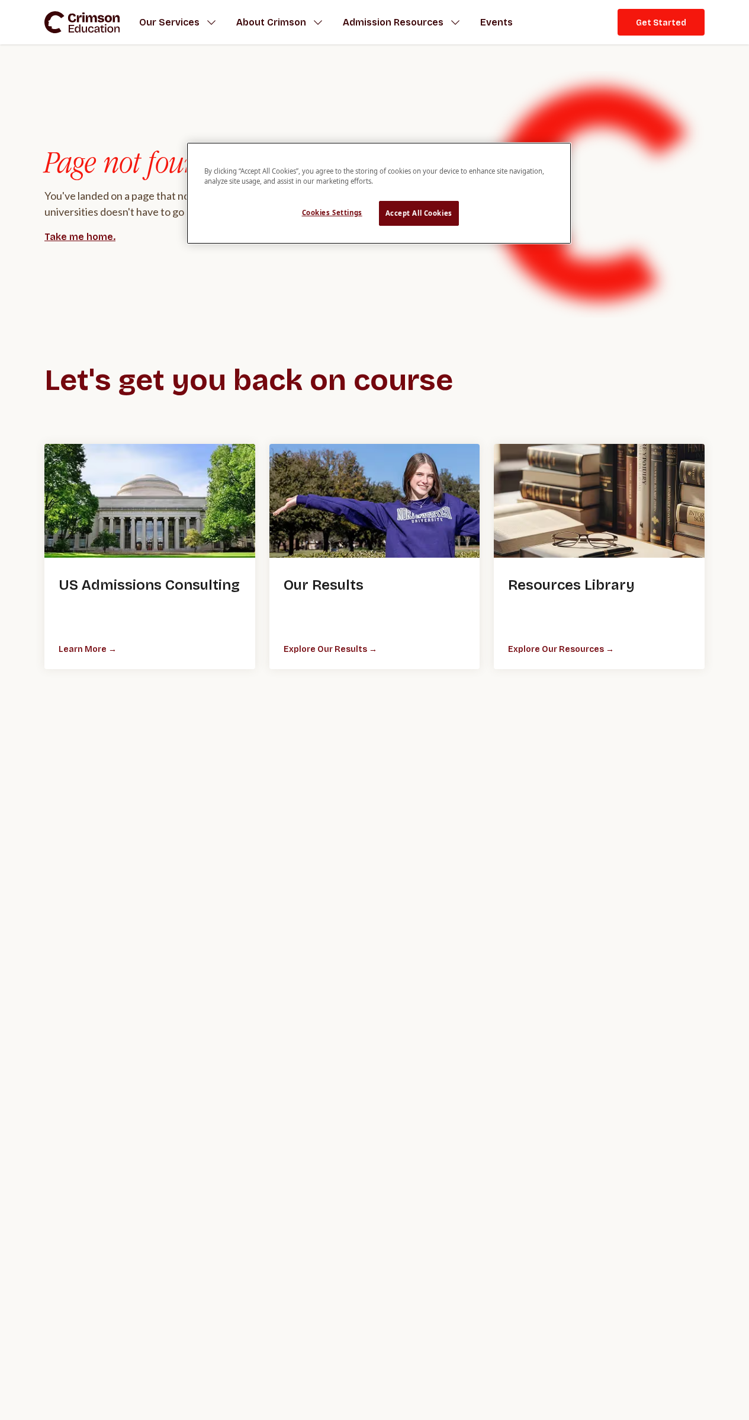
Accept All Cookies (418, 213)
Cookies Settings (332, 212)
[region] (379, 193)
